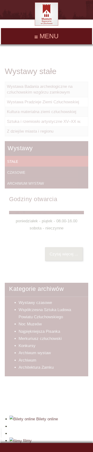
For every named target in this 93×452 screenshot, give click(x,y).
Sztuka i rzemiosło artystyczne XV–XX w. (44, 121)
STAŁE (12, 161)
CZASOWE (16, 172)
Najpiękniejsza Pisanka (39, 331)
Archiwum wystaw (35, 353)
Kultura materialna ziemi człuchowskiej (41, 111)
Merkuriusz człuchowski (40, 338)
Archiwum (27, 360)
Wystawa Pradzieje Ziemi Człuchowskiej (43, 102)
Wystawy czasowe (35, 302)
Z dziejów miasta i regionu (30, 131)
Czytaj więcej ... (64, 254)
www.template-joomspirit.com (2, 438)
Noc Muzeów (30, 324)
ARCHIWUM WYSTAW (25, 183)
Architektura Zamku (36, 367)
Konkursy (27, 345)
